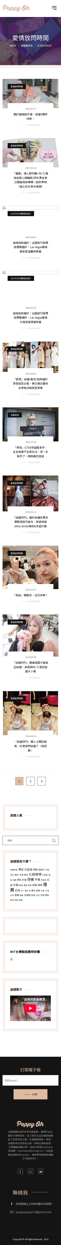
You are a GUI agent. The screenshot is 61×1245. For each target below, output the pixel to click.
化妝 (15, 885)
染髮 (47, 869)
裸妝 (25, 885)
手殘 (47, 890)
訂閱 (34, 1094)
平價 (37, 879)
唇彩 (17, 874)
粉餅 (16, 900)
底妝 (34, 885)
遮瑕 (38, 890)
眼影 (40, 885)
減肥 (14, 880)
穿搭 (19, 879)
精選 (21, 895)
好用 (17, 890)
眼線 (21, 885)
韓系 (26, 874)
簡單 (35, 869)
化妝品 (28, 869)
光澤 (21, 874)
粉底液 (43, 880)
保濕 (42, 895)
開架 (33, 890)
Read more (34, 124)
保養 (30, 879)
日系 (38, 895)
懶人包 (28, 890)
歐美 (30, 885)
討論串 (45, 875)
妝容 (12, 900)
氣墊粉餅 (14, 869)
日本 (12, 895)
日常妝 (27, 895)
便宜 (21, 869)
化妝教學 (35, 874)
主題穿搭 (15, 414)
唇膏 (17, 895)
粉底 (33, 895)
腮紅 (47, 895)
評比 (12, 875)
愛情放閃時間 (17, 86)
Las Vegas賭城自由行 (21, 213)
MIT (22, 890)
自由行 (41, 869)
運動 (21, 900)
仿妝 (24, 879)
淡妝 (43, 890)
